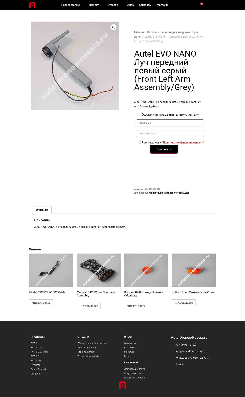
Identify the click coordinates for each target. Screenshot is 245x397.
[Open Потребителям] (81, 5)
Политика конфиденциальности (183, 142)
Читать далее (41, 302)
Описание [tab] (42, 209)
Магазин (152, 32)
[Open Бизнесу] (101, 5)
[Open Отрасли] (120, 5)
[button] (211, 5)
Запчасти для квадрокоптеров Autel (168, 192)
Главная (139, 32)
